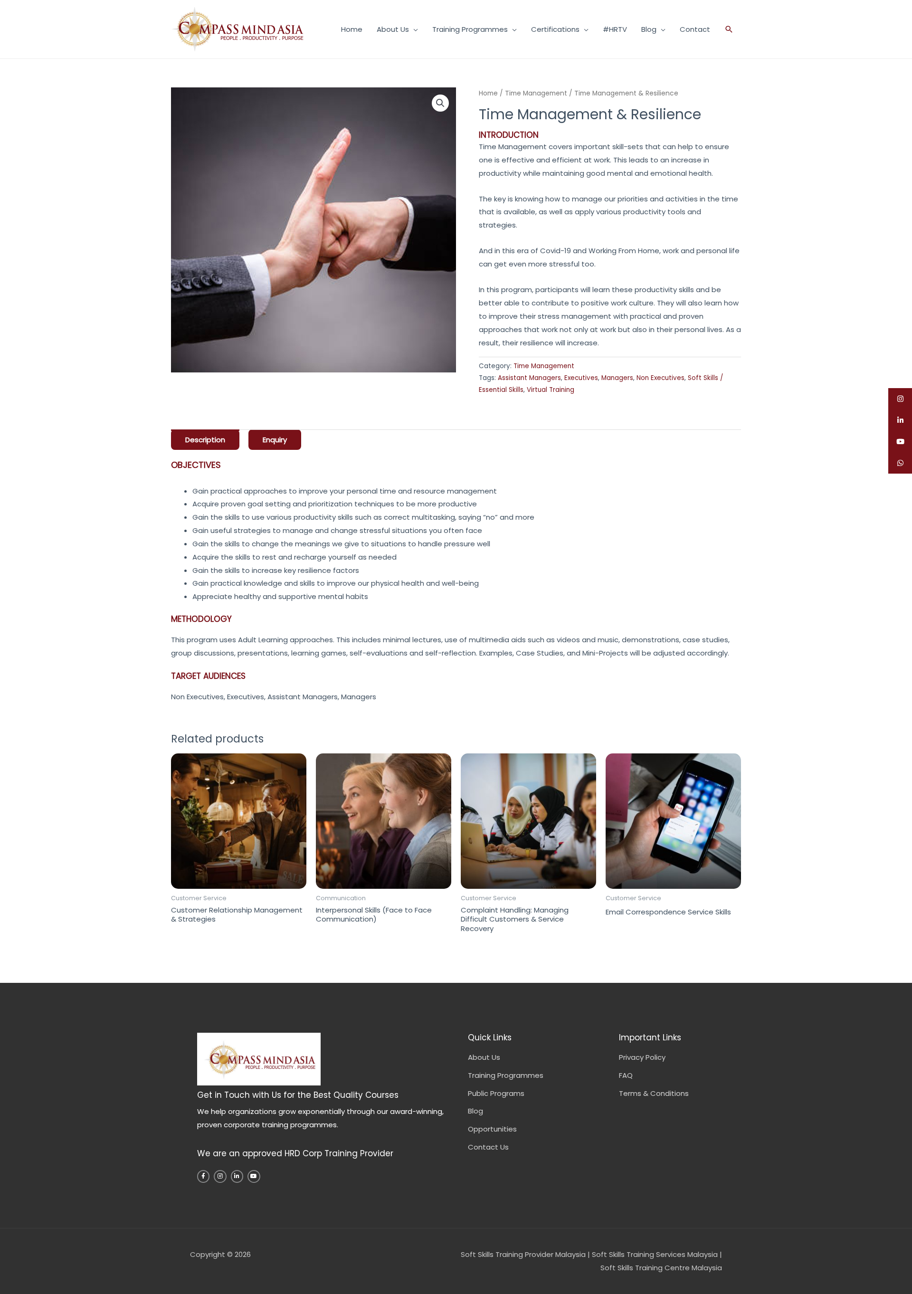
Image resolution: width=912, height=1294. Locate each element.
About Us (393, 29)
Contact (695, 29)
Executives (581, 377)
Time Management (536, 93)
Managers (617, 377)
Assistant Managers (529, 377)
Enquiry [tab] (275, 440)
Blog (648, 29)
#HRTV (615, 29)
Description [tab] (205, 440)
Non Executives (660, 377)
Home (351, 29)
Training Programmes (470, 29)
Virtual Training (550, 389)
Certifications (555, 29)
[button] (729, 29)
